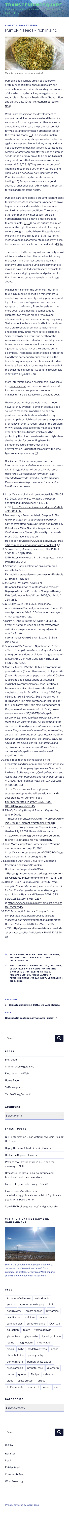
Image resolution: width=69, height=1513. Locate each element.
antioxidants (19, 966)
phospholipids (20, 975)
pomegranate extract (39, 1361)
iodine (10, 1342)
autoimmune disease (31, 1304)
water (46, 1387)
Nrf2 (21, 1349)
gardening (49, 969)
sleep (10, 1380)
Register (10, 1453)
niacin (10, 1349)
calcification (14, 1317)
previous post (18, 386)
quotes (22, 1374)
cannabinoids (15, 1323)
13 (57, 244)
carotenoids (39, 966)
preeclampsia (42, 975)
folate (26, 1329)
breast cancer (34, 1310)
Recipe (35, 1374)
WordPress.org (14, 1481)
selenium (48, 1374)
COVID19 (54, 1323)
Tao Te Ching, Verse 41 (18, 1094)
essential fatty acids (25, 969)
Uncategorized (20, 960)
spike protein (25, 1380)
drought (55, 966)
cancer (43, 1317)
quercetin (53, 1368)
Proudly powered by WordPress (22, 1504)
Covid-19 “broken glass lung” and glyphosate (31, 1206)
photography (35, 1355)
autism (11, 1304)
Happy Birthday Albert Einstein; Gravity (28, 1148)
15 (16, 181)
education (17, 954)
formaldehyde (42, 1329)
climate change (36, 1323)
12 (28, 223)
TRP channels (15, 1387)
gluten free (13, 1336)
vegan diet (38, 978)
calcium (30, 1317)
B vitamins (52, 1310)
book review (14, 1310)
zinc (20, 981)
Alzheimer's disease (19, 1298)
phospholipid (19, 957)
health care (34, 954)
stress (41, 1380)
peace (54, 1349)
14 (61, 244)
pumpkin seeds (20, 978)
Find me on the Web (17, 1073)
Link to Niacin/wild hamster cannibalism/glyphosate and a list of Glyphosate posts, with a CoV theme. (33, 1195)
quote (10, 1374)
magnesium (51, 954)
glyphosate (31, 1336)
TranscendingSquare (33, 5)
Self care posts (14, 1087)
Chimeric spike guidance (19, 1066)
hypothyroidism (51, 1336)
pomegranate (15, 1361)
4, (15, 164)
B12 (51, 1304)
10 (30, 135)
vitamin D (33, 1387)
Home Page (12, 1080)
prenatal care (40, 957)
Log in (8, 1460)
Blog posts (11, 1059)
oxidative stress (38, 972)
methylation (44, 1342)
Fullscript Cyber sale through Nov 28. (27, 1184)
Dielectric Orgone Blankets (21, 1155)
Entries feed (12, 1467)
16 (36, 185)
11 (25, 223)
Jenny (34, 25)
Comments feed (14, 1474)
